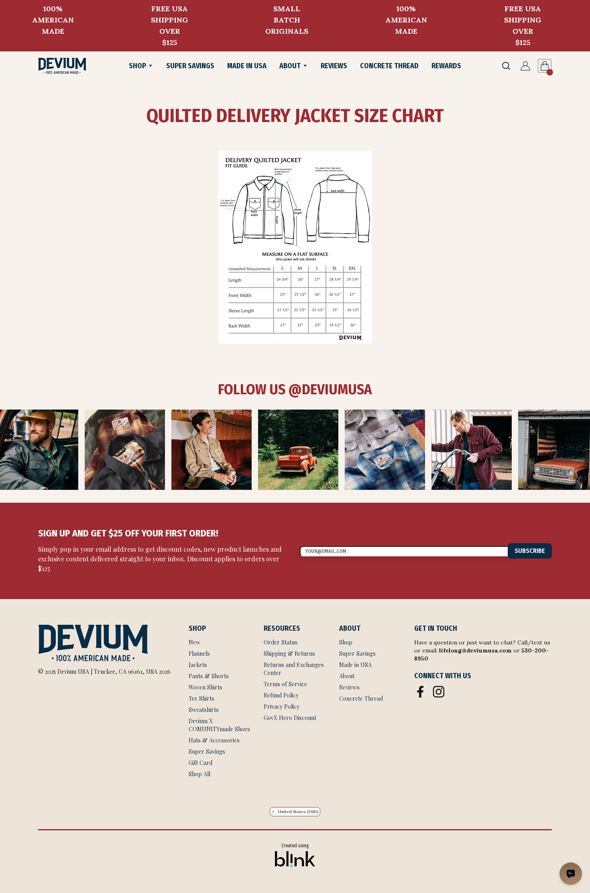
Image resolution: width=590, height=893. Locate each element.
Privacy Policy (281, 706)
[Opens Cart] (544, 66)
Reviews (349, 687)
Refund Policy (281, 695)
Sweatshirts (204, 710)
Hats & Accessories (214, 740)
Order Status (280, 642)
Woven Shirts (205, 687)
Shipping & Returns (289, 653)
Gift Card (200, 763)
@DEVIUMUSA (328, 389)
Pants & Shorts (209, 676)
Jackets (198, 665)
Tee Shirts (201, 698)
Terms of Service (286, 684)
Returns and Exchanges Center (295, 669)
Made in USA (355, 665)
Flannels (199, 653)
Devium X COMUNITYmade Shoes (219, 725)
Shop (345, 642)
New (194, 642)
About (346, 676)
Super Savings (207, 751)
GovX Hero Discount (290, 718)
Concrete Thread (361, 698)
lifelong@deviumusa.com (475, 650)
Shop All (199, 774)
